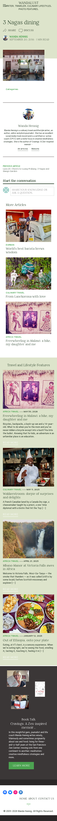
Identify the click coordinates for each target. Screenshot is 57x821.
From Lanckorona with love (26, 296)
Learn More (21, 765)
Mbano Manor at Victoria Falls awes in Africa (28, 567)
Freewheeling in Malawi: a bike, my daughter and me (28, 342)
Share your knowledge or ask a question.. (29, 191)
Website (35, 148)
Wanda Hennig (18, 36)
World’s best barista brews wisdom (25, 250)
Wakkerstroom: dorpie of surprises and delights (28, 495)
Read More (10, 442)
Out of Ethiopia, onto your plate (26, 640)
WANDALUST (28, 3)
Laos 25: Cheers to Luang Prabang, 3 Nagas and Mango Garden (26, 170)
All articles (23, 148)
